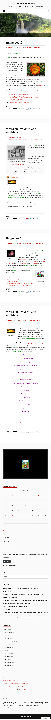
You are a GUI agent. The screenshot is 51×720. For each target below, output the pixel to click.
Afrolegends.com (23, 259)
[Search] (47, 11)
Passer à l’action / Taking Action (10, 597)
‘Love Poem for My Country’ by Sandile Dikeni (17, 279)
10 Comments (37, 47)
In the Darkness (6, 609)
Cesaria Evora (41, 85)
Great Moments (28, 47)
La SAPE (23, 263)
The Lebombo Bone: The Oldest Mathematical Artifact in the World (24, 97)
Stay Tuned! (6, 550)
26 (25, 520)
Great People (7, 653)
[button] (23, 474)
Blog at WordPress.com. (25, 716)
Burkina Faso (33, 261)
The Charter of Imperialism (9, 680)
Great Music (7, 650)
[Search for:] (25, 577)
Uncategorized (7, 665)
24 (12, 520)
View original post (10, 209)
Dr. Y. (19, 47)
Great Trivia (7, 659)
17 (12, 515)
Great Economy (7, 635)
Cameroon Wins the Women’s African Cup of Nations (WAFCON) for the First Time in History (25, 600)
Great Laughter (7, 638)
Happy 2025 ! (14, 42)
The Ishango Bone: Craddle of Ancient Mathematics (18, 285)
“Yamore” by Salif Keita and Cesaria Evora (18, 101)
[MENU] (4, 11)
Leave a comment (38, 139)
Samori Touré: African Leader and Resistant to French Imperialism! (18, 686)
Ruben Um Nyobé (28, 201)
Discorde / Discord (7, 591)
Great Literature (19, 139)
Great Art (11, 139)
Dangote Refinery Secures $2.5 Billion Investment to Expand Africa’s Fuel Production (23, 617)
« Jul (3, 530)
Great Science (7, 656)
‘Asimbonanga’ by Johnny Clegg (15, 99)
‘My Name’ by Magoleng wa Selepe (16, 96)
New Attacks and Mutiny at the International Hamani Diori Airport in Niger (21, 588)
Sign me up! (6, 561)
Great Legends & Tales (9, 641)
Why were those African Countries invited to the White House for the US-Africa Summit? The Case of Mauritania (25, 613)
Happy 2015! (13, 238)
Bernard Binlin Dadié (17, 201)
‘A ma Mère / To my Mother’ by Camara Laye (18, 102)
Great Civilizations (35, 320)
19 (25, 515)
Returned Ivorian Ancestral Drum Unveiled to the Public (16, 603)
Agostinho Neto (15, 91)
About (4, 677)
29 (45, 520)
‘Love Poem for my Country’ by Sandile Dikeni (19, 94)
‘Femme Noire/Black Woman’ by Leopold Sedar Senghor (20, 283)
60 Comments (11, 322)
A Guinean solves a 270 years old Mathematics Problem (15, 683)
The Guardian (35, 263)
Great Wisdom (7, 662)
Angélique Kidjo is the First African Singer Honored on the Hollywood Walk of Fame (23, 594)
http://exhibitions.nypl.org (18, 164)
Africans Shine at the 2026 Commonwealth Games (15, 606)
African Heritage (25, 3)
